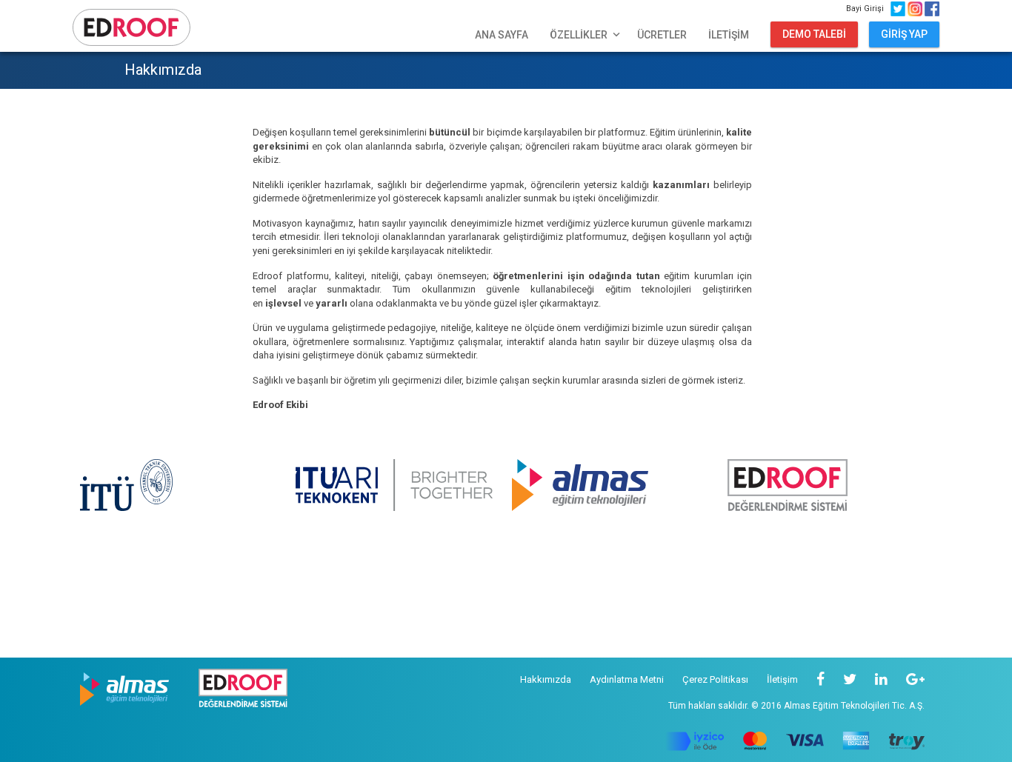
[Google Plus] (915, 679)
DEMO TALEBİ (814, 34)
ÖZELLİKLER (586, 34)
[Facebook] (820, 679)
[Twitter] (849, 679)
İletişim (782, 679)
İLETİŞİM (728, 35)
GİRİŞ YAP (904, 34)
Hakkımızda (545, 679)
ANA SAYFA (501, 35)
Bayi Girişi (867, 8)
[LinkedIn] (881, 679)
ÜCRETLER (662, 35)
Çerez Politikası (715, 679)
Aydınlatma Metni (627, 679)
